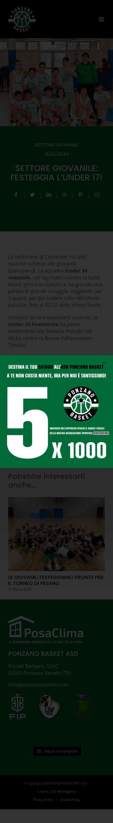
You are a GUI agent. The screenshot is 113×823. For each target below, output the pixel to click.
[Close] (104, 363)
